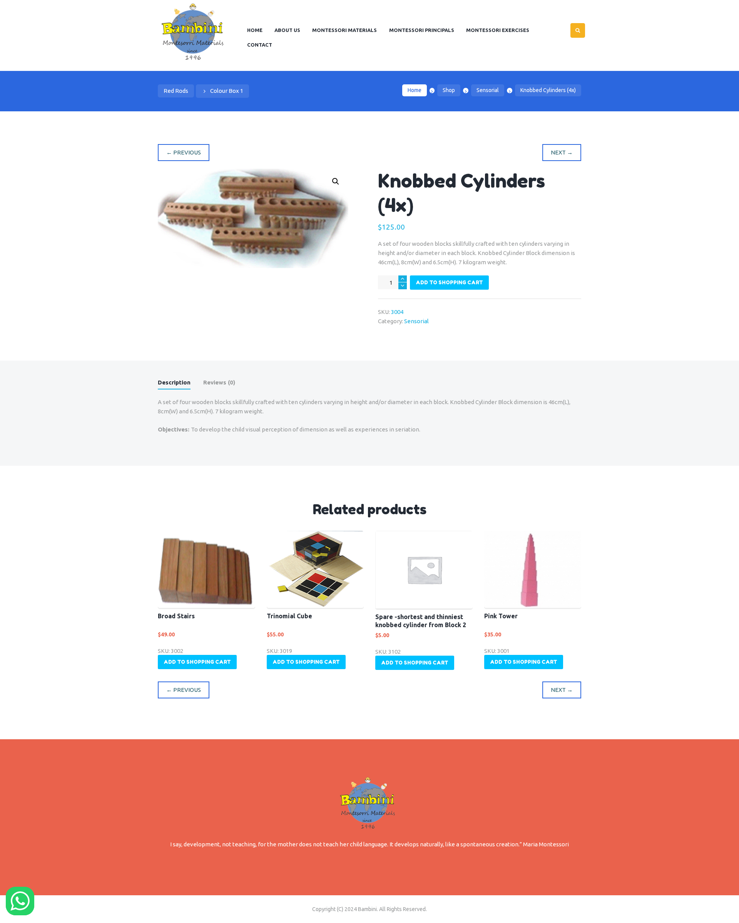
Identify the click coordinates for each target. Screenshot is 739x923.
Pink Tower (501, 616)
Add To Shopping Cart (449, 282)
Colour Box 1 (226, 90)
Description (174, 382)
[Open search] (577, 30)
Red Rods (176, 90)
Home (414, 90)
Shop (449, 90)
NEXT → (562, 152)
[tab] (174, 383)
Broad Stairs (176, 616)
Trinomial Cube (289, 616)
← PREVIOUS (183, 152)
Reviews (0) (219, 382)
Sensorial (488, 90)
